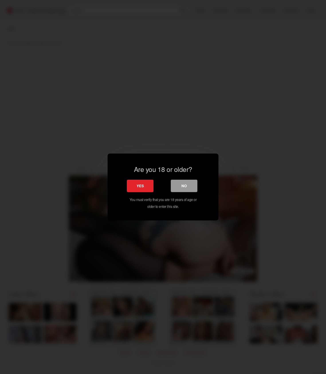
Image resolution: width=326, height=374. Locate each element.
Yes (140, 185)
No (184, 185)
